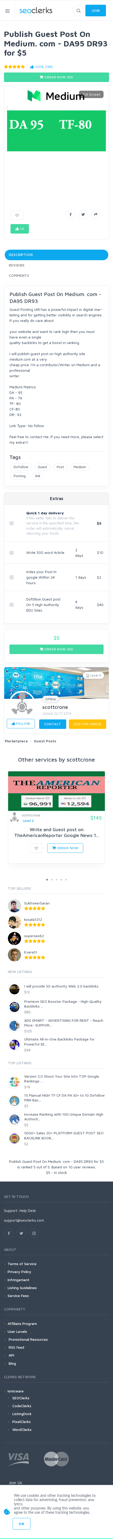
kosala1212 (33, 919)
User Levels (17, 1331)
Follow (22, 723)
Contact (52, 724)
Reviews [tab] (17, 265)
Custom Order (87, 724)
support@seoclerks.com (24, 1220)
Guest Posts (45, 741)
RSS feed (16, 1347)
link (37, 476)
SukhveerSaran (37, 903)
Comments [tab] (19, 275)
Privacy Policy (19, 1271)
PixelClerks (21, 1421)
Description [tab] (21, 255)
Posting (20, 476)
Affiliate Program (22, 1323)
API (11, 1355)
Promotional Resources (28, 1339)
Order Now (67, 848)
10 (21, 229)
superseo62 (34, 935)
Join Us (15, 1482)
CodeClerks (21, 1406)
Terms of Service (22, 1263)
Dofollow (21, 467)
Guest (42, 467)
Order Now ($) (59, 77)
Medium (80, 467)
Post (60, 467)
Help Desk (27, 1210)
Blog (12, 1363)
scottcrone (55, 707)
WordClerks (22, 1429)
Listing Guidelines (22, 1287)
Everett (30, 952)
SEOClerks (20, 1398)
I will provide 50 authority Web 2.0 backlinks (61, 986)
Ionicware (16, 1391)
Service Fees (18, 1295)
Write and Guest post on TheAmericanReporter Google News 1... (56, 832)
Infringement (18, 1279)
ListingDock (22, 1413)
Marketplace (16, 741)
